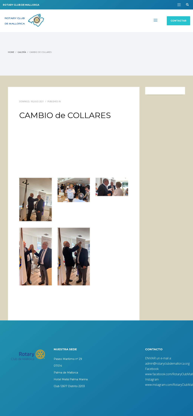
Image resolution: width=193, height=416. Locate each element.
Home (11, 52)
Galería (22, 52)
